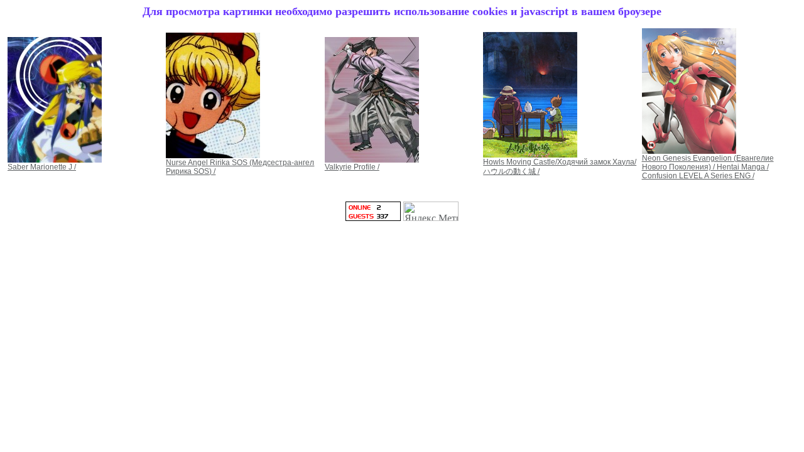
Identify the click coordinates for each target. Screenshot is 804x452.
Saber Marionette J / (42, 167)
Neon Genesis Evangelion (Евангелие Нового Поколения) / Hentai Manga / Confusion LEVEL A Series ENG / (708, 167)
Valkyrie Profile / (352, 167)
